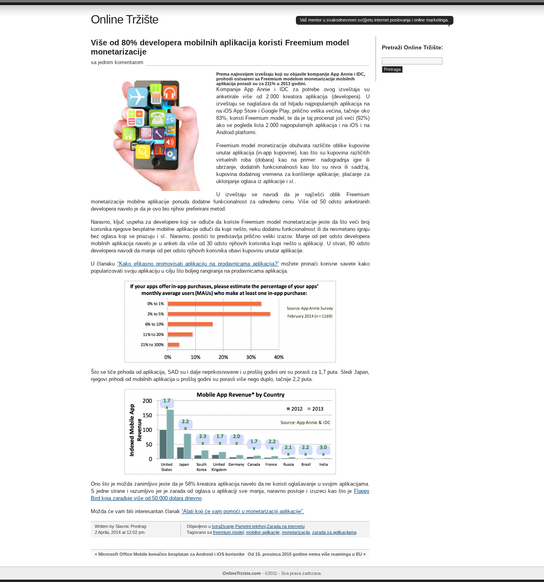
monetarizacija (296, 532)
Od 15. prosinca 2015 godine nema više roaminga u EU (305, 554)
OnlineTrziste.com (242, 573)
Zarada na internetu (286, 526)
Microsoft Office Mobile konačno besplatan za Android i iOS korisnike (171, 554)
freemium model (228, 532)
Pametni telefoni (250, 526)
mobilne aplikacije (263, 532)
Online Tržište (125, 19)
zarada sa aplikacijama (334, 532)
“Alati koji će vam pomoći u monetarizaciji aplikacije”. (243, 511)
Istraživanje (223, 526)
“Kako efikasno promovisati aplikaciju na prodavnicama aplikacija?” (198, 264)
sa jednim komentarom (117, 62)
